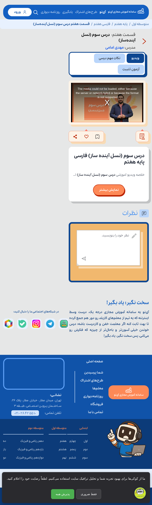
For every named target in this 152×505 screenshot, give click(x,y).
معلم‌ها (97, 388)
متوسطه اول (140, 24)
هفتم (63, 441)
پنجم (73, 449)
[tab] (135, 58)
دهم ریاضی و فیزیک (41, 441)
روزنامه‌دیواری (93, 396)
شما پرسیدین (93, 372)
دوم (85, 449)
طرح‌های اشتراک (86, 12)
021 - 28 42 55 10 (25, 413)
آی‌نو (103, 12)
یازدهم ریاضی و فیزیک (41, 449)
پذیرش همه (63, 494)
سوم (85, 458)
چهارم (72, 441)
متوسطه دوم (36, 428)
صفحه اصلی (94, 361)
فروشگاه (96, 404)
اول (86, 441)
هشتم (62, 449)
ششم (72, 458)
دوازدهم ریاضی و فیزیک (41, 458)
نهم (64, 458)
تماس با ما (95, 412)
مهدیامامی (114, 47)
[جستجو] (36, 12)
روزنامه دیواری (50, 12)
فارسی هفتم (102, 24)
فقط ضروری (89, 494)
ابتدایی (83, 428)
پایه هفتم (121, 24)
